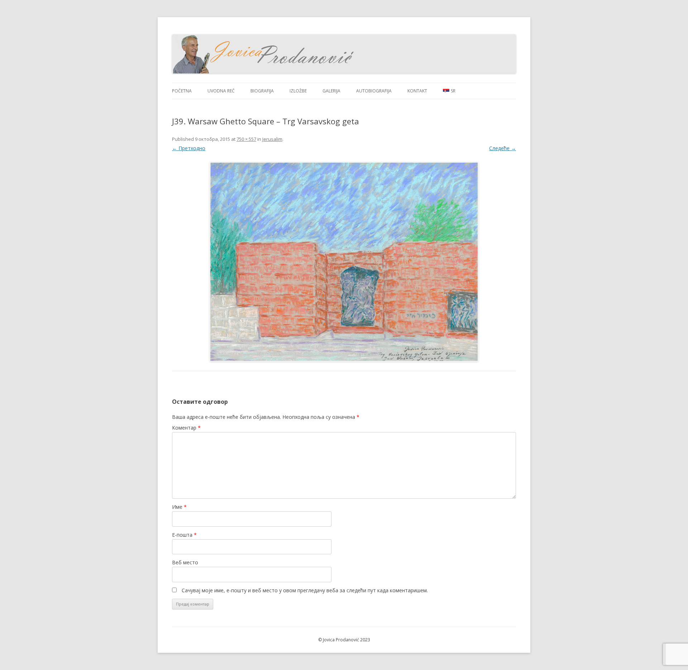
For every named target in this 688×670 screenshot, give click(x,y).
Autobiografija (374, 91)
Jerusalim (272, 139)
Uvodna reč (221, 91)
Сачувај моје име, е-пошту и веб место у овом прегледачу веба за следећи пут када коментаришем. (305, 590)
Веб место (185, 562)
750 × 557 (246, 139)
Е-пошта (184, 534)
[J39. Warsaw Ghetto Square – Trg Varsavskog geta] (344, 262)
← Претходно (188, 148)
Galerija (331, 91)
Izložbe (298, 91)
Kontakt (417, 91)
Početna (182, 91)
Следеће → (502, 148)
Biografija (262, 91)
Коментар (186, 427)
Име (179, 506)
